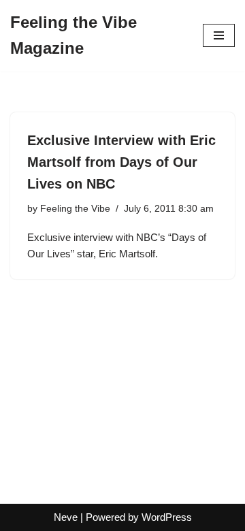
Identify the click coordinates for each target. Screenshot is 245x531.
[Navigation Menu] (219, 35)
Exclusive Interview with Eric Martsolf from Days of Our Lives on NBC (121, 162)
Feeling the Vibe (75, 209)
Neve (66, 517)
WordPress (167, 517)
